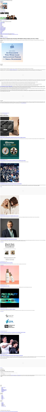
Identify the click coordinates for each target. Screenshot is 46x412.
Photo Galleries (9, 33)
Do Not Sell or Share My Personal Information (13, 411)
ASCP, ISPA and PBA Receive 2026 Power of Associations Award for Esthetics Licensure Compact (12, 332)
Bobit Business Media (16, 34)
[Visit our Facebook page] (0, 370)
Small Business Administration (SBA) (13, 69)
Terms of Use (4, 411)
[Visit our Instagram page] (3, 370)
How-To (13, 33)
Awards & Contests (3, 387)
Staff (1, 186)
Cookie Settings (10, 34)
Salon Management (2, 30)
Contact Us (3, 34)
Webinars (7, 33)
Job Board (13, 34)
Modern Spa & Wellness (9, 0)
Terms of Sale (7, 411)
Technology (1, 31)
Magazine (4, 33)
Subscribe (7, 34)
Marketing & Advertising (2, 27)
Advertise (5, 34)
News (2, 33)
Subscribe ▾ (2, 2)
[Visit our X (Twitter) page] (1, 370)
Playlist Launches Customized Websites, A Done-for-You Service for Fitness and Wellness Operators (13, 137)
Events (1, 25)
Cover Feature (2, 0)
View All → (1, 367)
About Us (1, 34)
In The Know (1, 136)
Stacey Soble (2, 288)
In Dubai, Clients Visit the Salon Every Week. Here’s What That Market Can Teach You (11, 355)
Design (1, 23)
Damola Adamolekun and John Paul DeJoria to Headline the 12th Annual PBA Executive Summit (13, 160)
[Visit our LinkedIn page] (2, 370)
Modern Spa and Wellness (2, 28)
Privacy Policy (1, 411)
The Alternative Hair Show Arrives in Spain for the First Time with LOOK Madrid (11, 183)
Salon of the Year (5, 0)
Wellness (1, 32)
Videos (12, 33)
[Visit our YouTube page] (4, 370)
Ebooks (5, 33)
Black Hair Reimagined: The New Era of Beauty (6, 262)
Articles (1, 33)
